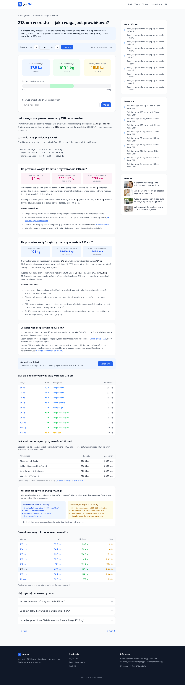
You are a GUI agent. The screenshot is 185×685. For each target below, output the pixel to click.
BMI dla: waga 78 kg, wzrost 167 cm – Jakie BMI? (143, 145)
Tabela (145, 4)
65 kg (22, 387)
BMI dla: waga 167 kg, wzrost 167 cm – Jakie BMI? (144, 106)
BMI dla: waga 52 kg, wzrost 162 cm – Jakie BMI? (144, 158)
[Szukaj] (166, 4)
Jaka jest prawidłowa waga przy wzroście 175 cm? (145, 62)
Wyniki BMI (74, 658)
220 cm (23, 579)
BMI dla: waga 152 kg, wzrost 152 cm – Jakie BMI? (144, 126)
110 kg (23, 427)
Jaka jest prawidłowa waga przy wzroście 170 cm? (145, 49)
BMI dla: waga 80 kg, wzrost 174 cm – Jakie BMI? (143, 119)
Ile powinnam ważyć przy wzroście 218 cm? (42, 601)
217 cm (23, 564)
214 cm (23, 549)
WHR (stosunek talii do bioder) (49, 350)
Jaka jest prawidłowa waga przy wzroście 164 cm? (145, 42)
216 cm (23, 559)
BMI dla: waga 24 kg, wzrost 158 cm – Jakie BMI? (144, 165)
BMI (130, 4)
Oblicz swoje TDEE (98, 339)
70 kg (22, 392)
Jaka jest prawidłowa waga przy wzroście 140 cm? (145, 68)
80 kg (22, 402)
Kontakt (72, 666)
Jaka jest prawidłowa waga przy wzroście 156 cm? (145, 81)
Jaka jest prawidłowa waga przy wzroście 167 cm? (145, 29)
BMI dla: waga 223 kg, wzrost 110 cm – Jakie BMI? (144, 152)
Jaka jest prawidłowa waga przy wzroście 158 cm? (145, 36)
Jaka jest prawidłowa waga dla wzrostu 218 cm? (45, 610)
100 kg (23, 422)
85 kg (22, 407)
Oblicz (106, 105)
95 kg (22, 417)
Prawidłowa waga (41, 15)
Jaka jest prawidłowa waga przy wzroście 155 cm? (145, 55)
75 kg (22, 397)
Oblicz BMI (105, 364)
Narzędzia (155, 4)
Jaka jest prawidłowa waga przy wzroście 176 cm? (145, 88)
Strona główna (24, 15)
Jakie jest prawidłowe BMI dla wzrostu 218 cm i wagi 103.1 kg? (52, 620)
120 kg (23, 432)
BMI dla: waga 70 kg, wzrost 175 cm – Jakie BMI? (143, 132)
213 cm (23, 544)
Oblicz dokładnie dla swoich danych (69, 481)
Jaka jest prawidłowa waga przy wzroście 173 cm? (145, 75)
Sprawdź (67, 47)
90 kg (22, 412)
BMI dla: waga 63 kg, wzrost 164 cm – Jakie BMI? (144, 139)
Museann (124, 666)
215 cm (23, 554)
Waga (137, 4)
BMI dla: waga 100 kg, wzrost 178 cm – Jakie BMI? (144, 113)
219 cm (23, 574)
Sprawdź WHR (102, 224)
